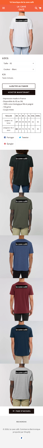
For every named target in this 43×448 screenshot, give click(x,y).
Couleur (7, 69)
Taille (6, 63)
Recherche (21, 422)
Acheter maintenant (18, 92)
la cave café (21, 8)
